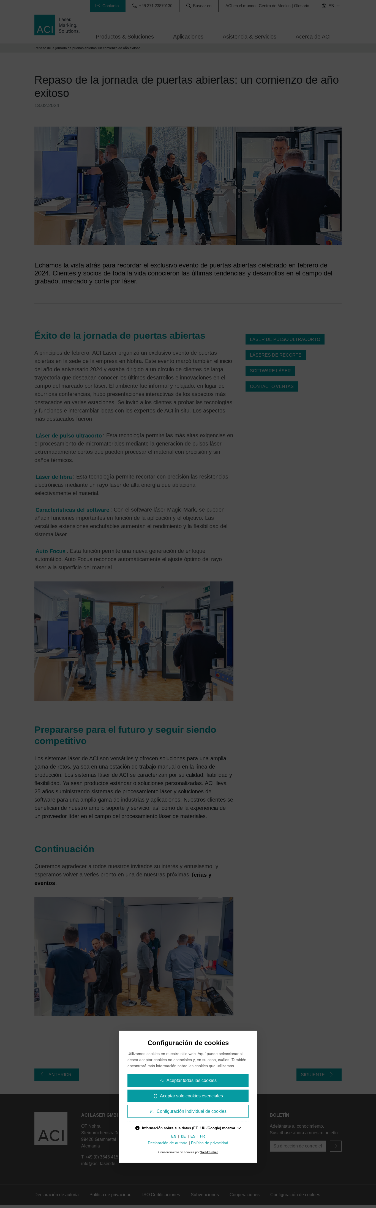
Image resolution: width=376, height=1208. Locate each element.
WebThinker (209, 1152)
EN (173, 1136)
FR (202, 1136)
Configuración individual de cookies (192, 1111)
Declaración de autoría (167, 1143)
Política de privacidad (209, 1143)
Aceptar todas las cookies (192, 1080)
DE (183, 1136)
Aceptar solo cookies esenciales (191, 1096)
